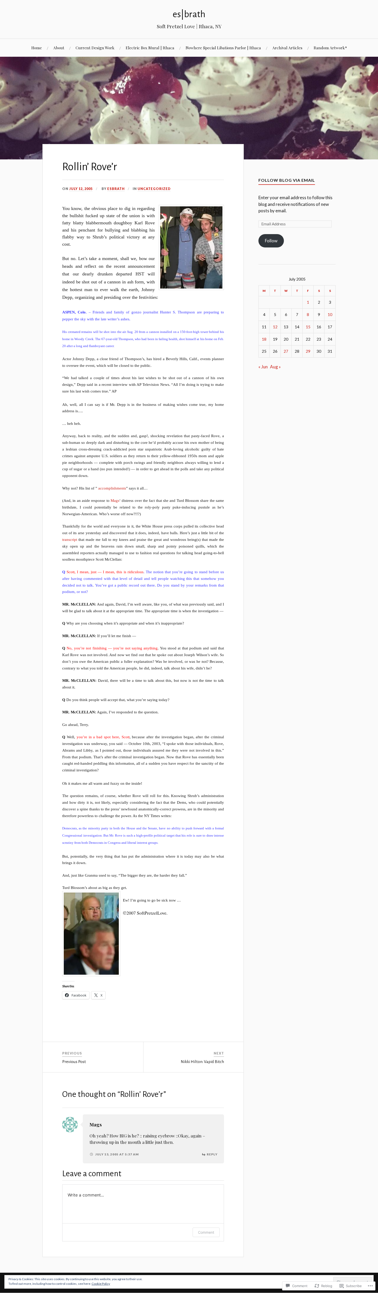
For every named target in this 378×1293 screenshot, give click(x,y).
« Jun (263, 366)
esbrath (116, 189)
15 (308, 326)
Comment (206, 1232)
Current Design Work (95, 47)
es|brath (189, 14)
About (58, 47)
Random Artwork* (330, 47)
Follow (271, 240)
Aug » (275, 366)
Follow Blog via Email (286, 180)
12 (275, 326)
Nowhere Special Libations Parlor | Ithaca (223, 47)
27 (286, 351)
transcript (69, 539)
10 (330, 314)
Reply (212, 1154)
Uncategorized (154, 189)
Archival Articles (287, 47)
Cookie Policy (101, 1284)
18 (264, 339)
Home (36, 47)
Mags (115, 500)
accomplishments (112, 488)
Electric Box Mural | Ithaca (150, 47)
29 (308, 351)
